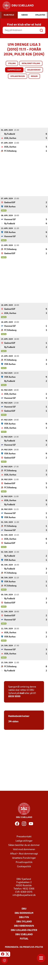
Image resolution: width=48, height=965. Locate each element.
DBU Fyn (24, 917)
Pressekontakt (24, 837)
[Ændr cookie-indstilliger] (4, 960)
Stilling (12, 63)
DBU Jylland (24, 922)
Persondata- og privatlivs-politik (24, 947)
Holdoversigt (34, 70)
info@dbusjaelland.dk (24, 895)
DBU (24, 909)
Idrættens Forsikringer (24, 858)
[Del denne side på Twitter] (7, 954)
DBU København (24, 926)
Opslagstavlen (17, 76)
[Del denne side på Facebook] (2, 954)
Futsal (24, 939)
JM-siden (13, 722)
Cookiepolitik (24, 867)
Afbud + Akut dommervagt (24, 854)
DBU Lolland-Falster (24, 930)
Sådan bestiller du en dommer (24, 845)
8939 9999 (14, 696)
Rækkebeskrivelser (18, 716)
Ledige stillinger (24, 841)
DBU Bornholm (24, 913)
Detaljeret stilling (31, 63)
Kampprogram (14, 70)
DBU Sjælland (24, 934)
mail (21, 693)
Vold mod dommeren (24, 849)
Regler (34, 76)
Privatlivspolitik (24, 862)
